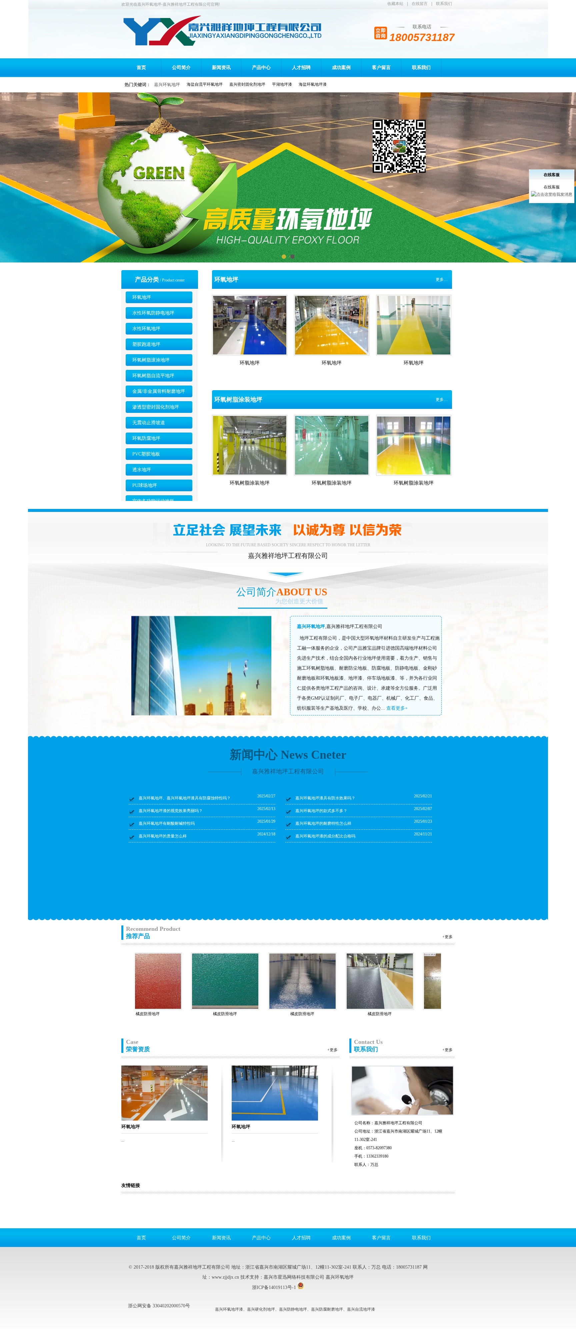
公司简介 (181, 67)
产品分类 (147, 279)
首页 (141, 67)
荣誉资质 (138, 1046)
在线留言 (420, 3)
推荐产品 (153, 932)
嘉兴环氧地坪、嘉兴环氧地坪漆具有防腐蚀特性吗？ (185, 798)
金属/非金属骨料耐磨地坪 (158, 391)
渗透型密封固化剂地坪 (155, 407)
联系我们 (444, 3)
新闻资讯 (221, 67)
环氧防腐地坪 (146, 438)
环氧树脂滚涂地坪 (151, 360)
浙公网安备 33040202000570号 (159, 1305)
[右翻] (452, 980)
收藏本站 (395, 3)
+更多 (447, 936)
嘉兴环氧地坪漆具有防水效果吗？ (325, 798)
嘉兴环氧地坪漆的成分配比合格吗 (325, 836)
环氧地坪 (141, 297)
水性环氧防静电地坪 (153, 312)
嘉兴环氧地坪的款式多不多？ (321, 810)
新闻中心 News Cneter (288, 754)
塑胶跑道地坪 (146, 344)
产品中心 (261, 67)
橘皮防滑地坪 (212, 1014)
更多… (442, 279)
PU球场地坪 (144, 485)
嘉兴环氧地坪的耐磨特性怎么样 (323, 823)
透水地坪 (141, 469)
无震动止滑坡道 (148, 422)
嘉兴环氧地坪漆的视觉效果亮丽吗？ (171, 810)
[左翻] (123, 980)
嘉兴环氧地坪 (167, 84)
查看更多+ (397, 708)
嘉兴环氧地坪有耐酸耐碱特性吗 (167, 823)
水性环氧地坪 (146, 328)
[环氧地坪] (164, 1092)
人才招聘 (301, 67)
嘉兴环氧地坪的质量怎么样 (163, 836)
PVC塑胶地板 (146, 454)
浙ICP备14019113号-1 (274, 1287)
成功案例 (341, 67)
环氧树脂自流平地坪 (153, 375)
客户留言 (381, 67)
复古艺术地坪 (367, 1014)
